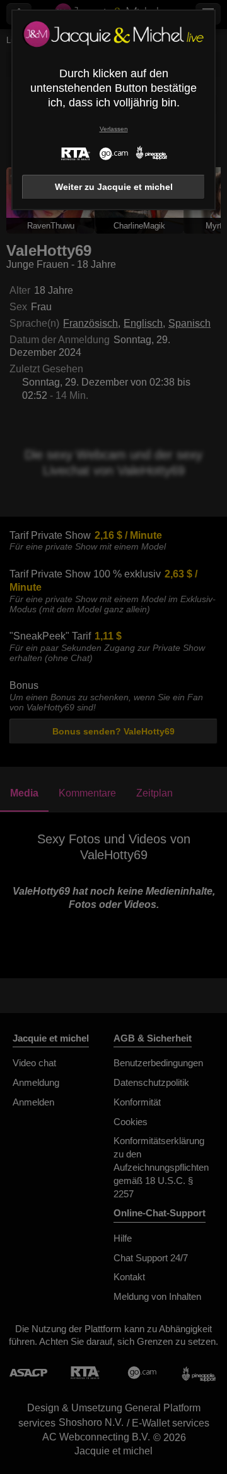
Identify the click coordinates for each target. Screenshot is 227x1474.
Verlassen (114, 128)
